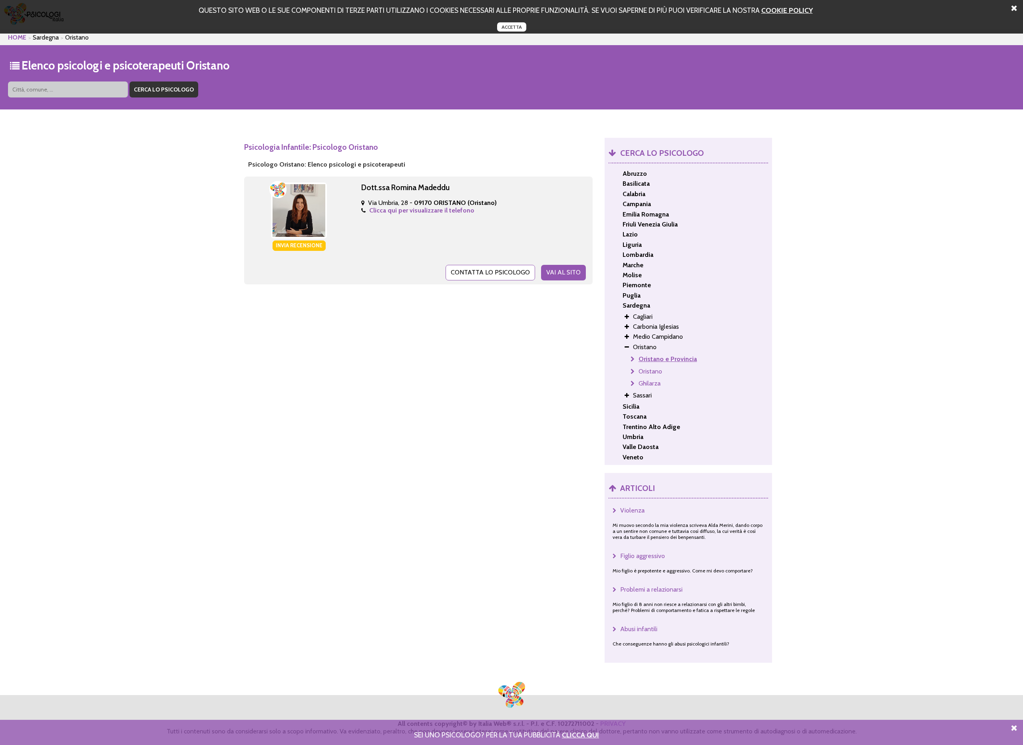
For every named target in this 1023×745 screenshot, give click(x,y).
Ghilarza (650, 383)
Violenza (632, 510)
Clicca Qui (580, 735)
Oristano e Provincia (668, 359)
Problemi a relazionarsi (651, 589)
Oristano (650, 371)
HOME (17, 37)
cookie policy (787, 10)
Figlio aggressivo (642, 556)
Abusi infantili (638, 629)
